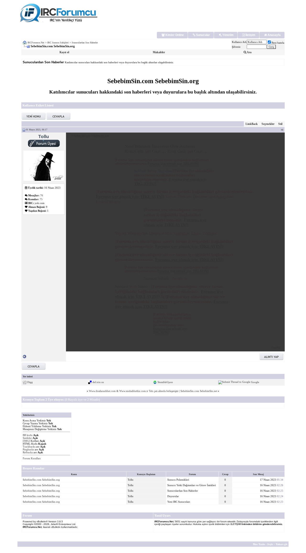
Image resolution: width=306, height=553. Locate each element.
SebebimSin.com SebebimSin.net (198, 391)
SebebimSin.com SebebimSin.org (41, 479)
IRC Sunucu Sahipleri (58, 42)
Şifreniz (236, 46)
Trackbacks (29, 446)
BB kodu (28, 435)
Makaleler (159, 52)
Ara (248, 52)
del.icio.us (98, 381)
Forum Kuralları (32, 458)
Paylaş (276, 347)
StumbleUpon (165, 381)
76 (41, 195)
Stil (280, 124)
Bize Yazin (259, 544)
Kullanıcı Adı (239, 42)
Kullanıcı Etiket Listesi (38, 105)
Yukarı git (281, 544)
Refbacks (28, 452)
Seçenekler (268, 124)
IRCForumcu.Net (35, 42)
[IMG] (26, 440)
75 (41, 199)
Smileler (27, 438)
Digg (30, 381)
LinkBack (252, 124)
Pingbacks (28, 449)
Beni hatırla (278, 42)
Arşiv (270, 544)
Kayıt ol (64, 52)
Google (255, 381)
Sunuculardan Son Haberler (85, 42)
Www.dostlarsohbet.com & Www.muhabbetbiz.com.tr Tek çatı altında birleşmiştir (134, 391)
